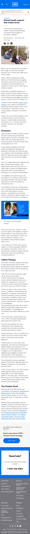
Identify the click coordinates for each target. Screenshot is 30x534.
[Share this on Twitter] (8, 43)
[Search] (6, 4)
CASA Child (20, 416)
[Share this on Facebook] (4, 43)
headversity (22, 410)
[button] (2, 4)
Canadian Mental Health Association (15, 412)
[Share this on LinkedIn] (11, 43)
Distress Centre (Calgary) (9, 414)
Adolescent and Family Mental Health (13, 418)
